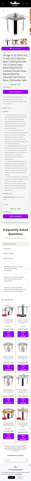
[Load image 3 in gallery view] (23, 41)
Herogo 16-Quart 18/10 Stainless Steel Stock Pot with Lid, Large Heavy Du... (8, 357)
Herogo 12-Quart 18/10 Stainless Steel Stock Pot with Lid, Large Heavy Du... (23, 321)
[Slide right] (29, 42)
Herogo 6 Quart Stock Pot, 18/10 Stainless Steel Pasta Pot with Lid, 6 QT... (8, 321)
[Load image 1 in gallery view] (7, 41)
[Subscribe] (25, 460)
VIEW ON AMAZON (15, 92)
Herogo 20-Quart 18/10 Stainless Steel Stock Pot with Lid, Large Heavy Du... (8, 391)
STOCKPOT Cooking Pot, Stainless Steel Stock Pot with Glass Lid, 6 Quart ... (8, 424)
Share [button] (6, 204)
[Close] (29, 465)
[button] (3, 4)
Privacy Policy (18, 474)
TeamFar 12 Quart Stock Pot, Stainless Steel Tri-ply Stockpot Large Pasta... (23, 424)
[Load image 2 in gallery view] (15, 41)
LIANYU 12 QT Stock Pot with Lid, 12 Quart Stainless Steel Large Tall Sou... (22, 391)
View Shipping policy (7, 87)
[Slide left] (1, 42)
